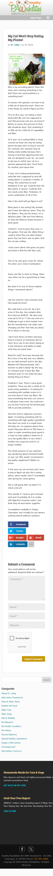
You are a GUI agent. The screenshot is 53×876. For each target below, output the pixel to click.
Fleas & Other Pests (10, 701)
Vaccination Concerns (11, 750)
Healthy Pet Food (9, 705)
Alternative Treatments (12, 697)
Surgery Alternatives (11, 742)
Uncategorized (8, 746)
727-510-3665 (41, 858)
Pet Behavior (7, 722)
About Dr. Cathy (8, 693)
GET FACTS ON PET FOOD (15, 785)
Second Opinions (9, 734)
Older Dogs (6, 713)
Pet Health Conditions (11, 726)
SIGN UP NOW (10, 811)
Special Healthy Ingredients (14, 738)
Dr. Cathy (15, 44)
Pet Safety (6, 730)
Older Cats (6, 709)
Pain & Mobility (8, 718)
